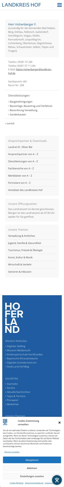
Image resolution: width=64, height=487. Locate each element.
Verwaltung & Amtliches (21, 235)
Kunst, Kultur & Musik (20, 257)
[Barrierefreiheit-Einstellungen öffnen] (57, 480)
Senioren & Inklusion (19, 271)
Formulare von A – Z (19, 182)
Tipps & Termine (16, 396)
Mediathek (13, 404)
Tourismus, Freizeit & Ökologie (25, 250)
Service (11, 387)
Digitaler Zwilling (16, 346)
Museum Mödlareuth (19, 350)
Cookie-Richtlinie (17, 483)
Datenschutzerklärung (34, 483)
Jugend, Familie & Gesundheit (24, 243)
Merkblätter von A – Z (20, 175)
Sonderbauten (18, 114)
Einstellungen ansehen (32, 476)
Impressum (49, 483)
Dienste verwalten (11, 452)
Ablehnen (32, 468)
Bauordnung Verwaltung (23, 110)
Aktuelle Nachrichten (18, 392)
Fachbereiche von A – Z (21, 168)
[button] (59, 422)
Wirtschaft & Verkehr (20, 264)
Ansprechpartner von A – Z (23, 154)
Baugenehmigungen (21, 101)
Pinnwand (12, 400)
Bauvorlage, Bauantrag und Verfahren (31, 106)
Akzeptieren (32, 459)
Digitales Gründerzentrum (21, 362)
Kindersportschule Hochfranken (25, 354)
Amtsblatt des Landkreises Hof (25, 190)
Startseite (12, 383)
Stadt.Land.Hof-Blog (18, 366)
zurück (10, 123)
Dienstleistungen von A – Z (23, 161)
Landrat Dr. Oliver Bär (20, 147)
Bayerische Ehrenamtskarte (22, 358)
